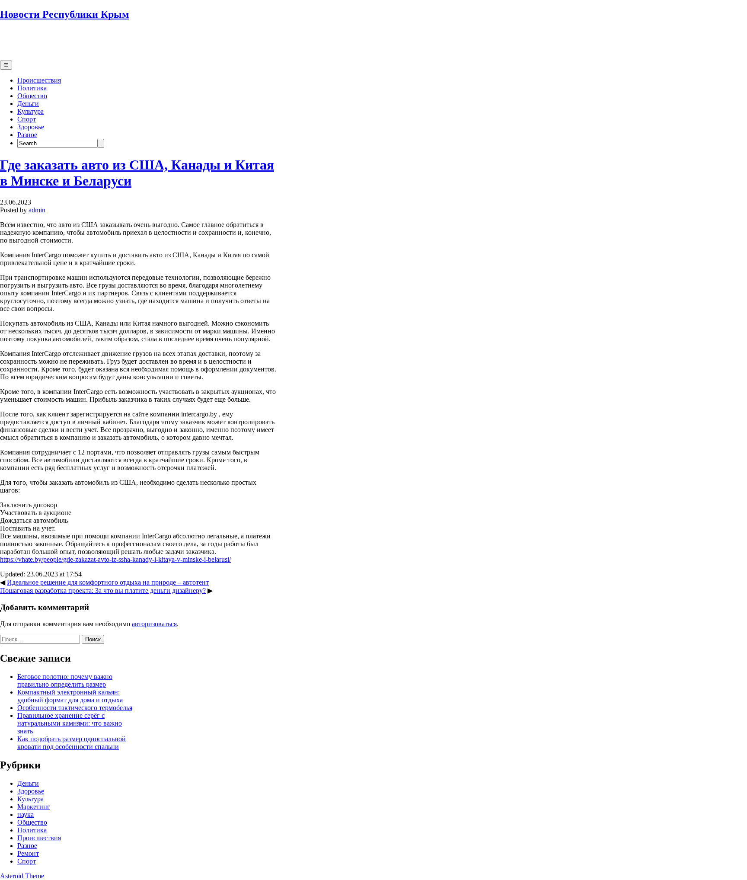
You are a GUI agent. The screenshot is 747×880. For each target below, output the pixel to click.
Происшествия (39, 80)
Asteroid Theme (22, 876)
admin (37, 210)
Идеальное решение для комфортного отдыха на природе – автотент (108, 582)
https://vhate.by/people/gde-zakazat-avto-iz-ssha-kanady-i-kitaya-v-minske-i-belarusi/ (115, 559)
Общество (32, 95)
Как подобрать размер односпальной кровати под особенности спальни (71, 742)
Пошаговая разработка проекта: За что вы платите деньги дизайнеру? (103, 590)
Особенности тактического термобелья (74, 707)
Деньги (28, 103)
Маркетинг (33, 806)
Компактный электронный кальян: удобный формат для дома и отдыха (70, 696)
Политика (32, 88)
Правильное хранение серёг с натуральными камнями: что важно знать (69, 723)
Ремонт (28, 853)
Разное (27, 134)
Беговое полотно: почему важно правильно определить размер (64, 680)
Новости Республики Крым (64, 14)
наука (25, 814)
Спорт (26, 119)
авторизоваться (154, 623)
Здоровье (30, 127)
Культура (30, 111)
